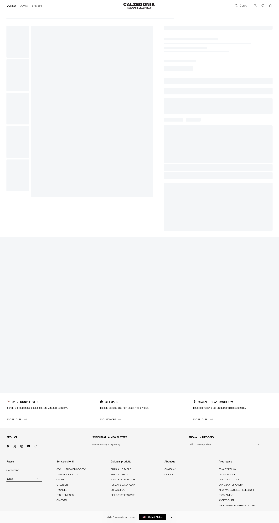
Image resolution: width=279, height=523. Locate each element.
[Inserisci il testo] (161, 444)
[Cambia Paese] (38, 469)
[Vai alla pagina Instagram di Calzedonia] (21, 446)
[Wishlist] (263, 6)
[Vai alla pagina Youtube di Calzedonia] (28, 446)
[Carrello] (271, 6)
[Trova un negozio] (258, 444)
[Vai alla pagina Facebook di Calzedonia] (7, 446)
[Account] (255, 6)
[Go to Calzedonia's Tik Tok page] (35, 446)
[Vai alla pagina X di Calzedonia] (14, 446)
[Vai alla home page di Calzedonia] (139, 5)
